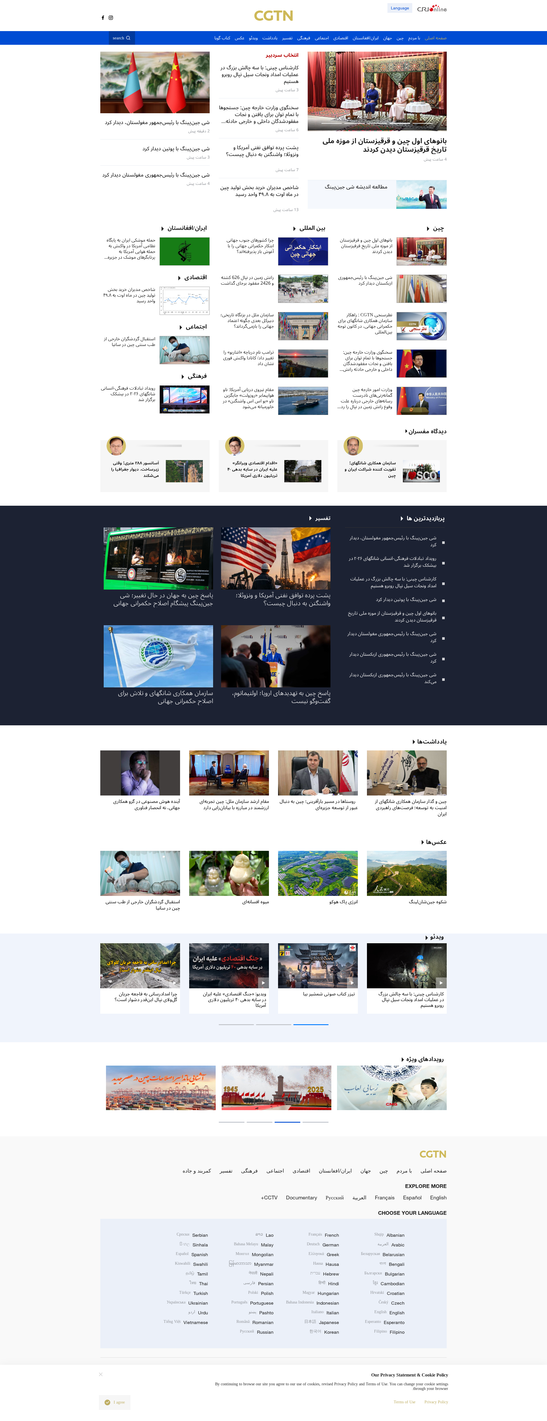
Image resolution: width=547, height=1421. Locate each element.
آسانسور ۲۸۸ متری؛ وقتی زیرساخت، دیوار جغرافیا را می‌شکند (135, 469)
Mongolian (255, 1254)
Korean (324, 1332)
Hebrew (324, 1274)
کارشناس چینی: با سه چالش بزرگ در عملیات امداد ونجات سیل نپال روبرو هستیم (393, 582)
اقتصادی (301, 1170)
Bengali (392, 1264)
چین (383, 1170)
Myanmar (251, 1264)
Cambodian (389, 1283)
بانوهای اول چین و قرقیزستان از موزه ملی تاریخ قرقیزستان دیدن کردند (366, 245)
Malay (254, 1245)
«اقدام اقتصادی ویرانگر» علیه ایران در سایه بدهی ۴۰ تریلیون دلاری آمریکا (252, 469)
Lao (265, 1235)
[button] (423, 123)
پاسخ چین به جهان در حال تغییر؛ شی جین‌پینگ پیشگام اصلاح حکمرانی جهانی (163, 599)
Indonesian (312, 1303)
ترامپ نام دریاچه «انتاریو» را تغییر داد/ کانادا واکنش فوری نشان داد (248, 358)
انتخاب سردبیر (282, 55)
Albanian (389, 1235)
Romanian (255, 1322)
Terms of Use (404, 1402)
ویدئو (437, 937)
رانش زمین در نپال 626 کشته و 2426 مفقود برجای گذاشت (247, 280)
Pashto (261, 1312)
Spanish (192, 1254)
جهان (365, 1170)
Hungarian (321, 1293)
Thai (198, 1283)
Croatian (387, 1293)
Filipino (389, 1332)
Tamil (197, 1274)
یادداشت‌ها (432, 742)
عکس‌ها (436, 842)
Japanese (321, 1322)
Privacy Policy (436, 1402)
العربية (359, 1197)
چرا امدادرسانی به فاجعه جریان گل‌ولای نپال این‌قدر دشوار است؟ (146, 997)
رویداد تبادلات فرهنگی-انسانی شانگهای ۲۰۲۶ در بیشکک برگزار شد (128, 393)
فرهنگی (249, 1170)
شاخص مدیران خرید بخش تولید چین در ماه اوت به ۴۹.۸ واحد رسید (129, 295)
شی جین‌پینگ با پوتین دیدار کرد (406, 599)
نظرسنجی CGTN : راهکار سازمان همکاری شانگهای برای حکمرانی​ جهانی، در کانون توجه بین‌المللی (365, 323)
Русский (335, 1197)
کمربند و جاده (197, 1170)
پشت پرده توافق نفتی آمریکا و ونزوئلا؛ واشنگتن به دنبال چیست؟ (283, 599)
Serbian (192, 1235)
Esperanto (385, 1322)
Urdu (198, 1312)
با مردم (404, 1170)
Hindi (329, 1283)
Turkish (193, 1293)
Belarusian (383, 1254)
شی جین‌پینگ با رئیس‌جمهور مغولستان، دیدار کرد (393, 541)
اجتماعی (275, 1170)
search (118, 38)
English (438, 1197)
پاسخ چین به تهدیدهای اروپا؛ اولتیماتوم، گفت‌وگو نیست (281, 697)
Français (385, 1197)
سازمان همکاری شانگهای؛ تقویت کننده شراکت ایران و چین (370, 469)
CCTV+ (269, 1197)
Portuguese (252, 1303)
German (323, 1245)
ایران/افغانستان (335, 1170)
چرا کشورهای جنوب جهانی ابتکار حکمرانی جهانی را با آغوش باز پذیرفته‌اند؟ (250, 245)
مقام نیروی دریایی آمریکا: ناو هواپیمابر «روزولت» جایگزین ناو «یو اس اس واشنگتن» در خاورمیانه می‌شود (248, 398)
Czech (392, 1303)
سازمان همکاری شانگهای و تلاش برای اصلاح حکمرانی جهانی (165, 697)
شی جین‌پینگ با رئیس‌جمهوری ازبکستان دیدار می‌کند (392, 678)
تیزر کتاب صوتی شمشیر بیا (329, 994)
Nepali (261, 1274)
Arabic (391, 1245)
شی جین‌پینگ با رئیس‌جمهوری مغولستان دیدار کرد (391, 637)
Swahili (191, 1264)
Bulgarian (384, 1274)
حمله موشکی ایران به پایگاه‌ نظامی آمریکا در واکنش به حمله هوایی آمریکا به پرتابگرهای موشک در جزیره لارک (131, 248)
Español (412, 1197)
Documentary (301, 1197)
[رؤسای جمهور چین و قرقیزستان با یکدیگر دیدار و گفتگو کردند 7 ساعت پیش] (377, 91)
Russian (257, 1332)
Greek (324, 1254)
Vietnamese (186, 1322)
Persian (258, 1283)
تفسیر (226, 1170)
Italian (325, 1312)
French (324, 1235)
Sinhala (193, 1245)
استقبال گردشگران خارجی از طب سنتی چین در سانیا (129, 341)
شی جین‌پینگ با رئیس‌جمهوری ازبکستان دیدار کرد (365, 280)
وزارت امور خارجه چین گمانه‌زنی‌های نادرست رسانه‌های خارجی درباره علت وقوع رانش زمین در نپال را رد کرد (366, 398)
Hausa (326, 1264)
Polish (261, 1293)
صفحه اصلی (434, 1170)
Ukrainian (187, 1303)
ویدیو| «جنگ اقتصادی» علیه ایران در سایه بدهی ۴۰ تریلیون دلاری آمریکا (234, 999)
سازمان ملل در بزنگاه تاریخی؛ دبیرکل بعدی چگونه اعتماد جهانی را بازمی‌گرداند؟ (247, 320)
